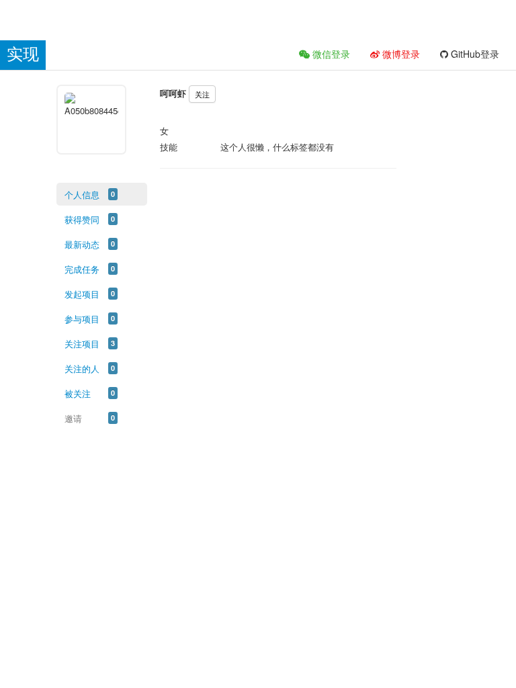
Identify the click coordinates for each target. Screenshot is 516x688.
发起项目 (81, 294)
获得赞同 (81, 219)
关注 (202, 94)
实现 (23, 54)
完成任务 (81, 269)
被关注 (77, 393)
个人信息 (81, 194)
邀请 (73, 418)
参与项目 (81, 318)
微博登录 (400, 53)
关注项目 (81, 343)
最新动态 (81, 244)
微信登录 (330, 53)
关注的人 (81, 368)
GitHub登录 (473, 53)
